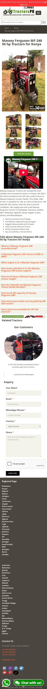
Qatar (4, 590)
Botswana (6, 486)
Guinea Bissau (8, 621)
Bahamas (6, 568)
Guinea (5, 633)
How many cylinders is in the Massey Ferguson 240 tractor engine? (20, 269)
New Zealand (7, 588)
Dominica (6, 573)
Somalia (5, 595)
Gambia (5, 554)
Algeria (5, 519)
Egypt (4, 631)
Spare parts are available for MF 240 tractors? (19, 310)
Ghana (5, 494)
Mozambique (7, 618)
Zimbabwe (6, 611)
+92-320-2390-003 (8, 652)
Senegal (5, 542)
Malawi (5, 583)
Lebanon (5, 580)
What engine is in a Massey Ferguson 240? (23, 262)
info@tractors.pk (8, 660)
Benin (4, 552)
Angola (5, 504)
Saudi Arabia (7, 544)
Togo (4, 524)
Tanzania (6, 529)
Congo (4, 626)
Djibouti (5, 623)
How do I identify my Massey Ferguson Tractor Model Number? (21, 286)
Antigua (5, 496)
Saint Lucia (6, 593)
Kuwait (5, 578)
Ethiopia (5, 549)
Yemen (5, 606)
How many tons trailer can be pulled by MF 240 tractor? (23, 302)
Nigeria (5, 491)
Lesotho (5, 585)
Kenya (4, 488)
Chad (4, 499)
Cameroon (6, 501)
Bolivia (5, 570)
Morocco (5, 516)
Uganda (5, 526)
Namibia (5, 539)
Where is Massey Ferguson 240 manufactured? (17, 247)
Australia (6, 565)
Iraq (3, 575)
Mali (4, 547)
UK (3, 536)
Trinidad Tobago (9, 603)
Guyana (5, 534)
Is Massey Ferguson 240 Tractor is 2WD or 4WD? (22, 255)
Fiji (3, 616)
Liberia (5, 511)
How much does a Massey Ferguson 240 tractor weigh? (21, 277)
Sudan (4, 608)
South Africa (7, 598)
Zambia (5, 613)
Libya (4, 514)
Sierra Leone (7, 506)
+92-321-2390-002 (8, 654)
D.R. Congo (6, 628)
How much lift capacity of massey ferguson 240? (18, 294)
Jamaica (5, 531)
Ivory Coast (6, 509)
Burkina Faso (7, 521)
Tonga (4, 600)
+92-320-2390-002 (8, 649)
